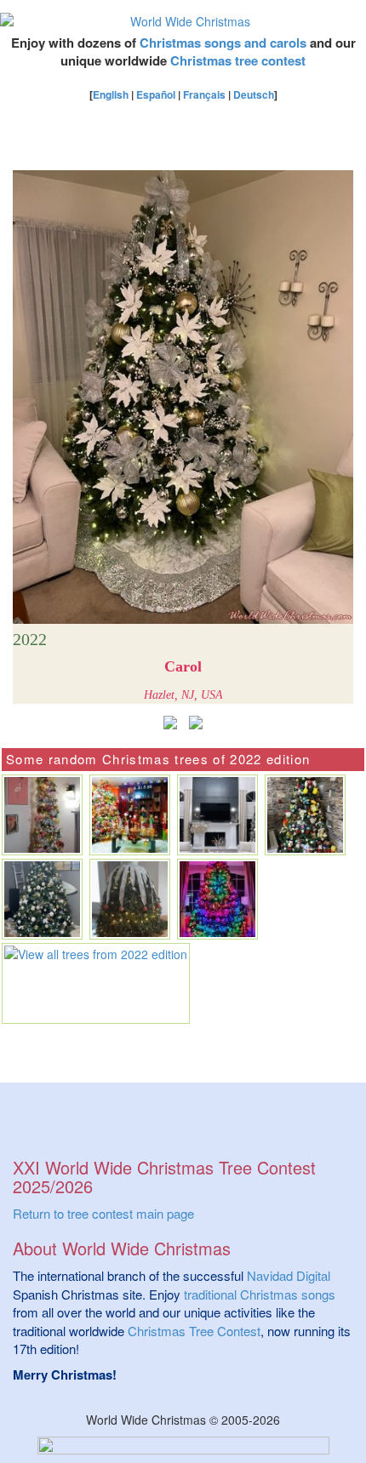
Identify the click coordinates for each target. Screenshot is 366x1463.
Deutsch (253, 94)
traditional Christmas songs (259, 1294)
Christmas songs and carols (223, 42)
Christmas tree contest (238, 60)
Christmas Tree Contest (194, 1331)
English (111, 94)
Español (155, 94)
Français (204, 94)
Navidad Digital (288, 1275)
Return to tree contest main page (103, 1213)
